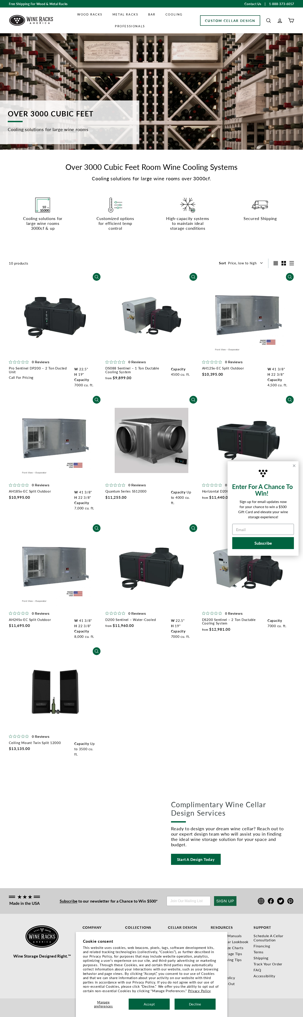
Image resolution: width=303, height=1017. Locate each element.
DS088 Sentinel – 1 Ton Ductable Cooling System (132, 370)
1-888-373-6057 (281, 4)
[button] (268, 20)
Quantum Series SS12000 (126, 491)
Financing (262, 945)
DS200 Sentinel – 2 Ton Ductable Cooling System (229, 621)
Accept (149, 1004)
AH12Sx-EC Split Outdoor (223, 368)
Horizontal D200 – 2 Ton (222, 491)
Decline (195, 1004)
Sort (222, 262)
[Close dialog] (294, 465)
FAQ (257, 969)
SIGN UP (225, 901)
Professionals (130, 26)
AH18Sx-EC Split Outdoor (30, 491)
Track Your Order (268, 963)
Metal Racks (125, 14)
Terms (259, 951)
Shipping (261, 957)
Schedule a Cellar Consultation (268, 937)
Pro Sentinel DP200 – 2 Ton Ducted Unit (38, 370)
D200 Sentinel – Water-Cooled (130, 619)
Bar (151, 14)
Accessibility (264, 975)
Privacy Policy (199, 990)
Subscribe (68, 901)
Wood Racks (89, 14)
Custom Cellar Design (230, 20)
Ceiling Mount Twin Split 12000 (35, 742)
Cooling (174, 14)
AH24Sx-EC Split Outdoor (30, 619)
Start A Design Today (196, 859)
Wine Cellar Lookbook (229, 941)
